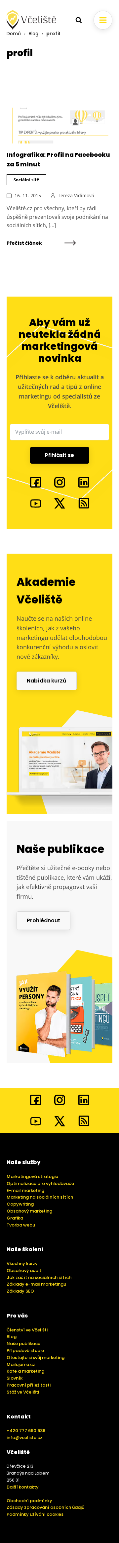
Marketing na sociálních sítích (40, 1197)
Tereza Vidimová (76, 195)
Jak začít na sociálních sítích (39, 1277)
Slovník (14, 1378)
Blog (33, 33)
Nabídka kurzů (46, 680)
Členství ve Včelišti (27, 1330)
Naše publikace (23, 1343)
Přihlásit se (59, 455)
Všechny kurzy (22, 1263)
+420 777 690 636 (26, 1430)
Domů (14, 33)
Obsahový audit (24, 1270)
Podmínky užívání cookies (35, 1514)
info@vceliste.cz (24, 1437)
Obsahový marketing (29, 1211)
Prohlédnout (43, 920)
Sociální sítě (26, 180)
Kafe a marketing (25, 1371)
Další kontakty (23, 1487)
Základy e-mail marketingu (36, 1284)
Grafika (15, 1218)
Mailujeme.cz (21, 1364)
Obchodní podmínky (29, 1501)
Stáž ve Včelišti (23, 1392)
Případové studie (25, 1350)
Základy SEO (20, 1291)
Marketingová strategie (32, 1176)
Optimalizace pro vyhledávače (40, 1183)
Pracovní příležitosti (29, 1385)
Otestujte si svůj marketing (35, 1357)
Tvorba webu (21, 1225)
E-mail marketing (25, 1190)
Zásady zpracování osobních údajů (45, 1507)
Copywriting (20, 1204)
